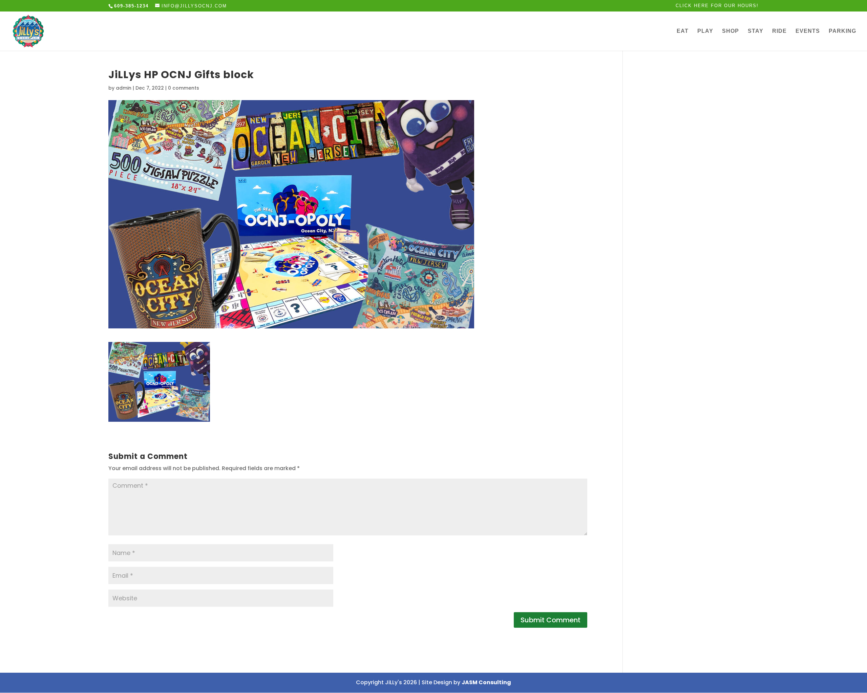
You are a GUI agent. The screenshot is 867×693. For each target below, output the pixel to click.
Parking (842, 31)
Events (808, 31)
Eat (683, 31)
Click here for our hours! (717, 5)
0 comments (183, 88)
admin (123, 88)
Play (705, 31)
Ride (779, 31)
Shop (730, 31)
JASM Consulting (486, 682)
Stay (755, 31)
